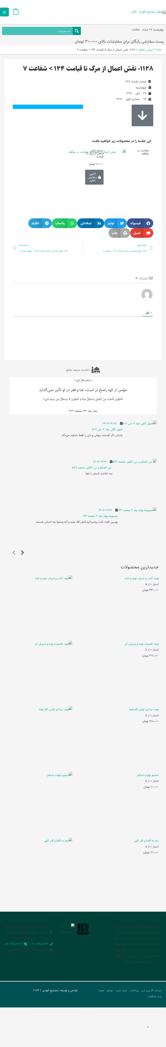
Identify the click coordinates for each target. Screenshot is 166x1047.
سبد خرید (121, 990)
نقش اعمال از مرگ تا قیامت (95, 153)
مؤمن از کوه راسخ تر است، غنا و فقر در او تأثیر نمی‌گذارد (83, 390)
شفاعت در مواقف (143, 152)
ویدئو (109, 990)
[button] (140, 223)
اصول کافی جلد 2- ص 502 (107, 429)
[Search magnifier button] (77, 31)
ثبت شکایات (154, 996)
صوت (101, 990)
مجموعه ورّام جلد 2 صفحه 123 (100, 516)
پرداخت (134, 990)
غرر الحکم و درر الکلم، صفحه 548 (92, 467)
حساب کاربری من (151, 990)
